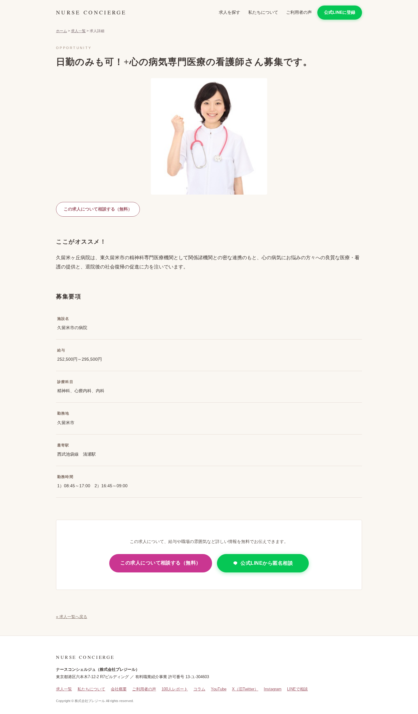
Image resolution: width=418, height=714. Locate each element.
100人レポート (175, 689)
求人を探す (229, 12)
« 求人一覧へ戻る (71, 616)
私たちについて (263, 12)
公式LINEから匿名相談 (267, 563)
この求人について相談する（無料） (98, 209)
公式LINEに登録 (339, 12)
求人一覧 (78, 31)
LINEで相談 (297, 689)
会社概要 (119, 689)
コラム (199, 689)
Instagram (273, 689)
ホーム (61, 31)
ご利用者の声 (299, 12)
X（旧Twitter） (245, 689)
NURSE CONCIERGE (91, 12)
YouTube (218, 689)
